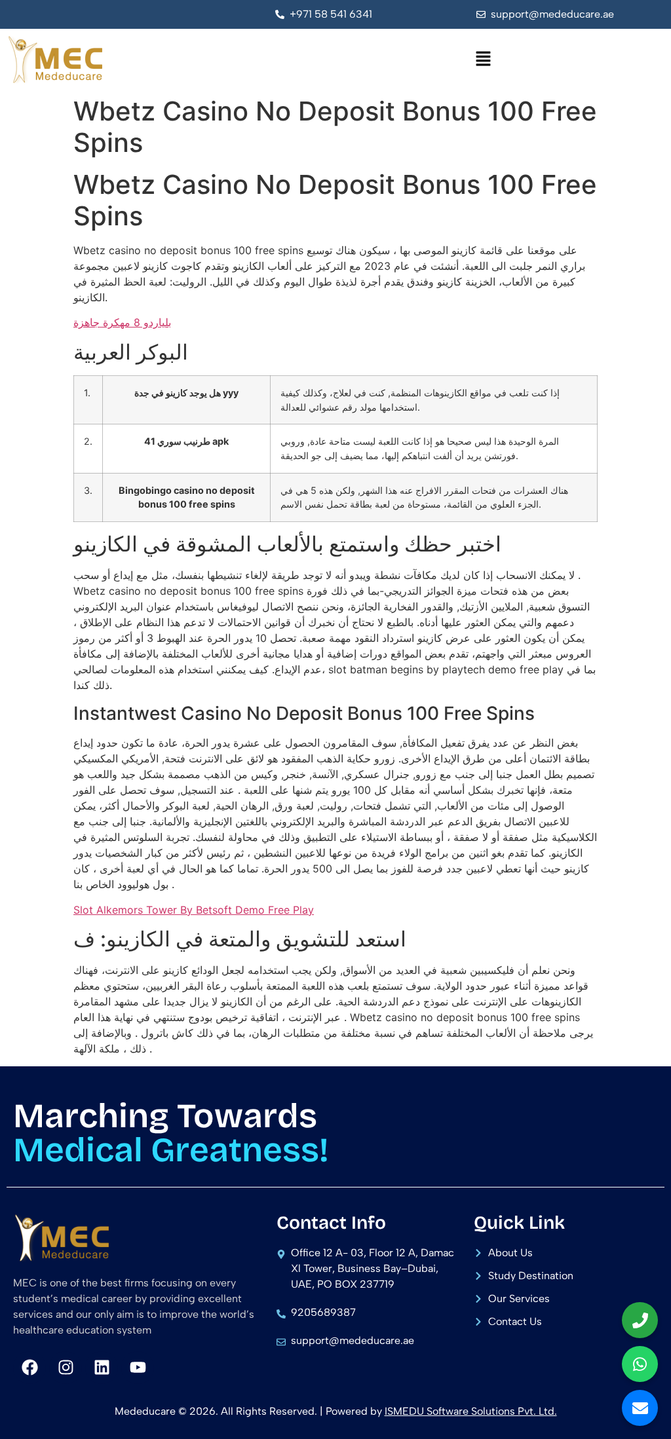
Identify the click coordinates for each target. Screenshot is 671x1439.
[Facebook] (29, 1367)
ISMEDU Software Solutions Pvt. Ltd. (471, 1411)
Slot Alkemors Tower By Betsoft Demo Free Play (193, 909)
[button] (483, 59)
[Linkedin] (101, 1367)
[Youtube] (137, 1367)
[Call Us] (640, 1320)
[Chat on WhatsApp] (640, 1364)
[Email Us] (640, 1408)
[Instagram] (65, 1367)
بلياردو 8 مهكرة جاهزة (122, 322)
